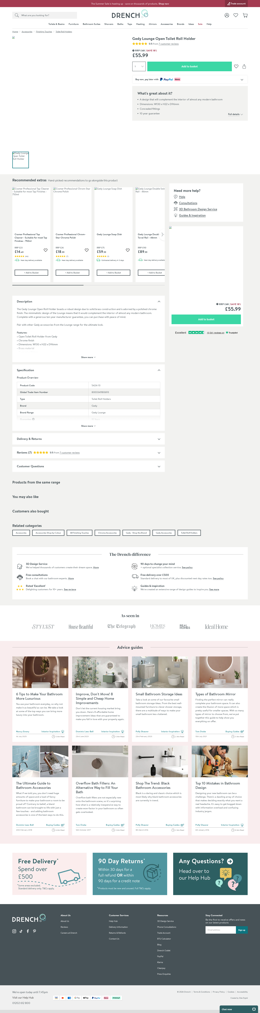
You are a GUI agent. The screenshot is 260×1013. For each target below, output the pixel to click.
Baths (120, 24)
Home (15, 31)
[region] (88, 237)
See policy (187, 567)
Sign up (241, 929)
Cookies (231, 991)
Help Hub (113, 921)
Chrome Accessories (107, 532)
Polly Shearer (142, 731)
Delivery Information (118, 927)
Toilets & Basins (56, 24)
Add (36, 272)
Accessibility (242, 991)
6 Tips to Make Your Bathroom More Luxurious (39, 696)
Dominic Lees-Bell (84, 731)
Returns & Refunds (117, 933)
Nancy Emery (22, 731)
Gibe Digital (243, 998)
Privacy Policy (219, 991)
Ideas (191, 24)
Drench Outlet (163, 950)
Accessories (167, 24)
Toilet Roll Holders (64, 31)
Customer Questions (30, 466)
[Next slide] (162, 235)
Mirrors (152, 24)
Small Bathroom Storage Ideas (159, 694)
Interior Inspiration (53, 731)
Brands (180, 24)
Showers (108, 24)
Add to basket (200, 66)
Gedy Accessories (164, 532)
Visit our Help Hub (23, 997)
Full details (234, 114)
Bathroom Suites (91, 24)
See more (214, 589)
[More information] (33, 419)
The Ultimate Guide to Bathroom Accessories (33, 785)
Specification (25, 370)
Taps (129, 24)
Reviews (22, 452)
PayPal (160, 956)
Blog (159, 944)
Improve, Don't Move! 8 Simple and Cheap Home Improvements (95, 698)
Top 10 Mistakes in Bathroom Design (217, 785)
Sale (200, 24)
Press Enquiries (164, 974)
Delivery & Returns (29, 439)
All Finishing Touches (79, 532)
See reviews (70, 589)
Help (209, 24)
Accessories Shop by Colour (48, 532)
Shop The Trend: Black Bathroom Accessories (153, 785)
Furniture (74, 24)
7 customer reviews (169, 43)
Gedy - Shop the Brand (136, 532)
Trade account (238, 3)
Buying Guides (235, 731)
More (96, 567)
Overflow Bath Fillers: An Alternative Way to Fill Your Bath (97, 787)
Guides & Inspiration (192, 215)
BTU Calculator (164, 938)
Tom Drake (200, 731)
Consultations (188, 203)
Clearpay (161, 968)
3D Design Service (165, 921)
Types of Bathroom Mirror (215, 694)
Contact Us (114, 938)
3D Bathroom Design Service (198, 209)
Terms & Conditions (201, 991)
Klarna (160, 962)
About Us (65, 921)
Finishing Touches (44, 31)
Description (24, 301)
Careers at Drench (69, 933)
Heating (140, 24)
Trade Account (163, 933)
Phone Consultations (166, 927)
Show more (87, 356)
